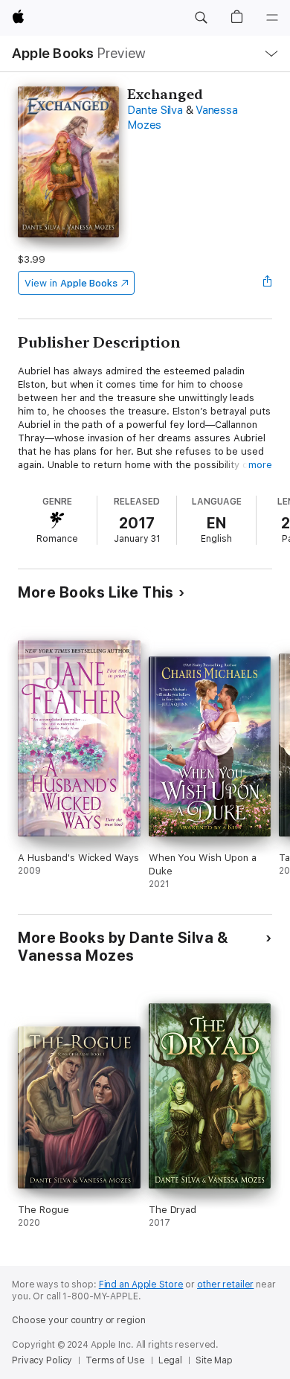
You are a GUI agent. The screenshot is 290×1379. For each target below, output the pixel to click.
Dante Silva (154, 110)
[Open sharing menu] (267, 282)
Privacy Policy (42, 1360)
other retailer (225, 1284)
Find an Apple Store (141, 1284)
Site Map (214, 1360)
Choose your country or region (79, 1320)
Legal (170, 1360)
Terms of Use (115, 1360)
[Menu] (272, 18)
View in (71, 283)
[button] (201, 18)
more (260, 464)
